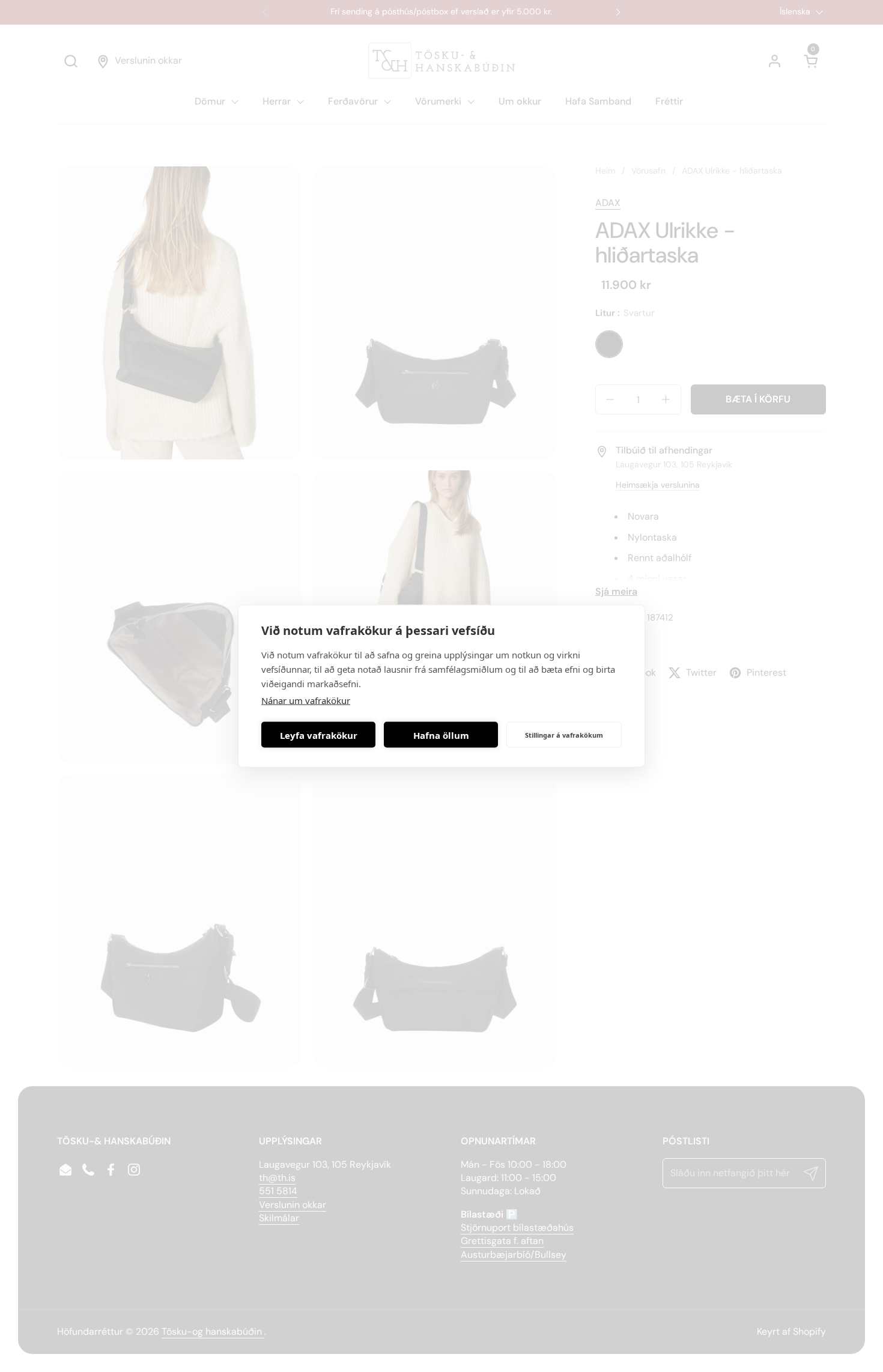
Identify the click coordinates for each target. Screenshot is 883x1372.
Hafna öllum (441, 735)
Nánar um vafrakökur (305, 700)
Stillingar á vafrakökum (564, 734)
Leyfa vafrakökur (318, 735)
